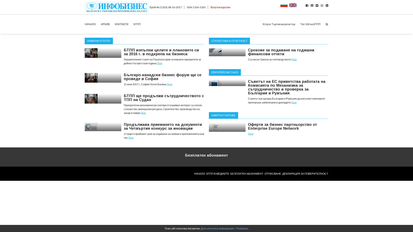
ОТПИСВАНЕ (273, 173)
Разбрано (242, 228)
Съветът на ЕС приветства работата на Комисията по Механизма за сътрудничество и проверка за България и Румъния (286, 87)
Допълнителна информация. (218, 228)
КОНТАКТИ (121, 24)
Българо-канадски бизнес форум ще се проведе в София (162, 77)
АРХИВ (105, 24)
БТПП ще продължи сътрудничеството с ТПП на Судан (164, 98)
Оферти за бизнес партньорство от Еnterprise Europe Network (282, 126)
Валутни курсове (221, 7)
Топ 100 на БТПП (310, 24)
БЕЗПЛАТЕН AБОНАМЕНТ (246, 173)
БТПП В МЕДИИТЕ (217, 173)
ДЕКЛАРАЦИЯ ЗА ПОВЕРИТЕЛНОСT (305, 173)
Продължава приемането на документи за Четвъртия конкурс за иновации (163, 126)
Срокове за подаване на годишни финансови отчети (281, 52)
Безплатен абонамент (206, 155)
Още (159, 63)
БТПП (137, 24)
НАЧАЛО (90, 24)
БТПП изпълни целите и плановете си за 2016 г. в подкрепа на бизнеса (161, 52)
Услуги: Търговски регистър (278, 24)
